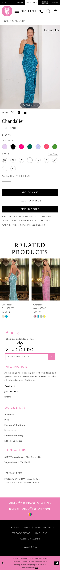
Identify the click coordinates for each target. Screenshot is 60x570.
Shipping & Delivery (43, 528)
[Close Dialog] (3, 563)
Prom (6, 419)
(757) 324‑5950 (13, 473)
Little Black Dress (13, 440)
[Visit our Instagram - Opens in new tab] (12, 333)
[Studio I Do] (19, 346)
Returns (27, 528)
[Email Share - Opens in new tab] (25, 112)
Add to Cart (30, 192)
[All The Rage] (28, 11)
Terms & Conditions (21, 533)
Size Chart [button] (53, 154)
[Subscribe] (51, 356)
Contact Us (10, 386)
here (36, 568)
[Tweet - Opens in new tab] (12, 112)
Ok (57, 563)
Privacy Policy (41, 533)
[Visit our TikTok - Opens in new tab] (18, 333)
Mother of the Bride (14, 425)
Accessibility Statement (30, 539)
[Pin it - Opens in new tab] (19, 112)
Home (6, 21)
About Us (9, 414)
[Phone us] (41, 11)
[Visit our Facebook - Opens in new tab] (7, 333)
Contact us (14, 528)
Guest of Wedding (13, 435)
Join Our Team (11, 391)
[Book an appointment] (7, 11)
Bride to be (10, 430)
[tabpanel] (30, 67)
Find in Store (30, 209)
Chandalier (18, 21)
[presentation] (14, 279)
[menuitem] (48, 11)
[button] (48, 11)
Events (7, 396)
